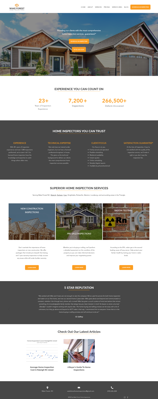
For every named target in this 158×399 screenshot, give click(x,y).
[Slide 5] (83, 322)
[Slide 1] (74, 322)
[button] (117, 7)
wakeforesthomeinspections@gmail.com (80, 391)
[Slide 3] (79, 322)
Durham (60, 195)
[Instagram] (124, 397)
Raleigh (53, 195)
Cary (65, 195)
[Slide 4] (81, 322)
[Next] (149, 309)
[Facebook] (127, 397)
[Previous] (9, 309)
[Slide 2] (76, 322)
